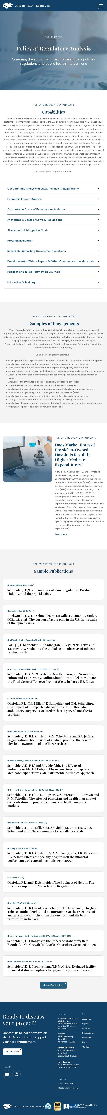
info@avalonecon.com (68, 1088)
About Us (86, 1019)
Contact (86, 1047)
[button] (101, 6)
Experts (85, 1023)
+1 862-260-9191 (65, 1083)
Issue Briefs (87, 1037)
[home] (26, 6)
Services (86, 1028)
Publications (88, 1033)
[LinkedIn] (7, 1074)
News (84, 1042)
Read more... (62, 534)
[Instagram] (16, 1074)
